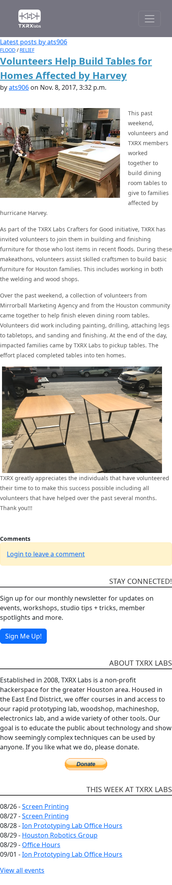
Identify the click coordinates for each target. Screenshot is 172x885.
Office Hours (41, 844)
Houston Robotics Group (60, 835)
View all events (22, 870)
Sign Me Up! (23, 636)
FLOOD (8, 50)
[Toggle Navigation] (149, 19)
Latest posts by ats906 (33, 41)
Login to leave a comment (46, 554)
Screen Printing (45, 806)
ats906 (19, 87)
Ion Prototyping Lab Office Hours (72, 825)
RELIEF (27, 50)
